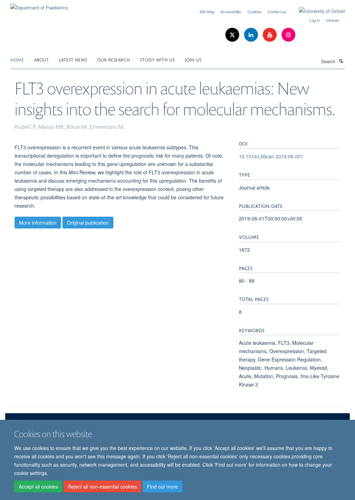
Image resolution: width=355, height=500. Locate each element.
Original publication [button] (88, 222)
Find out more (162, 486)
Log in (315, 20)
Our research (113, 59)
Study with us (157, 59)
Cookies (254, 11)
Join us (193, 59)
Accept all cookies (38, 486)
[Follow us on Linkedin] (251, 35)
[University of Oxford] (316, 11)
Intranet (332, 20)
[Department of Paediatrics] (39, 5)
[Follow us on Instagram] (288, 35)
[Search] (341, 61)
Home (17, 59)
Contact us (277, 11)
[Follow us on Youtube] (270, 35)
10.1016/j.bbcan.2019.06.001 (271, 156)
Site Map (207, 11)
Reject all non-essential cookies (102, 486)
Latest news (73, 59)
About (41, 59)
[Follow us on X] (233, 35)
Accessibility (230, 11)
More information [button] (38, 222)
